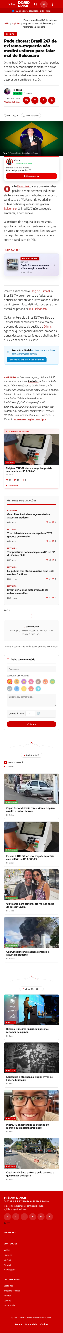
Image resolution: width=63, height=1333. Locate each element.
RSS (8, 1223)
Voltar (12, 4)
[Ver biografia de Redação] (7, 91)
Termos (18, 1324)
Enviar (33, 724)
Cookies (44, 1324)
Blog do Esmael (40, 291)
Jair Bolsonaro (38, 309)
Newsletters (10, 1269)
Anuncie (7, 1295)
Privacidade (9, 1305)
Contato (7, 1300)
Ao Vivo (7, 1265)
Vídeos (7, 1250)
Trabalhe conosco (12, 1290)
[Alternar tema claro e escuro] (43, 4)
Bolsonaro (10, 208)
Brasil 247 (23, 186)
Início (6, 23)
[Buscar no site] (35, 4)
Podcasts (8, 1255)
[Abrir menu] (52, 4)
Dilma (47, 326)
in (41, 1216)
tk (49, 1216)
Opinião (16, 23)
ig (24, 1216)
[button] (31, 168)
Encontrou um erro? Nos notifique (27, 360)
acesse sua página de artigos (30, 419)
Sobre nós (8, 1285)
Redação (17, 89)
